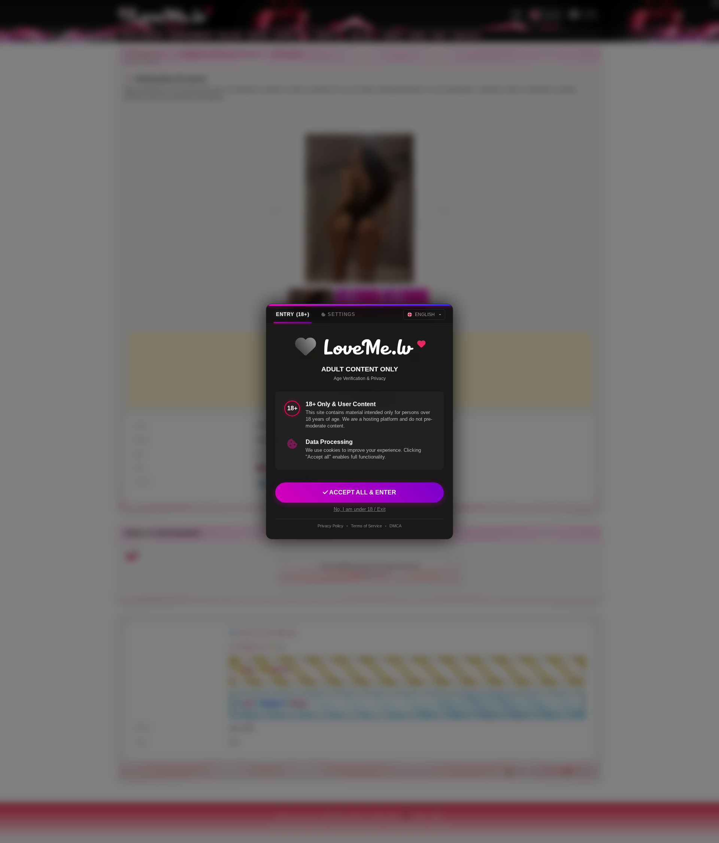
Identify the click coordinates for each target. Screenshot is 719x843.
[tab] (293, 314)
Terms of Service (366, 526)
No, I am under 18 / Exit (360, 509)
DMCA (395, 526)
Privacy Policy (330, 526)
